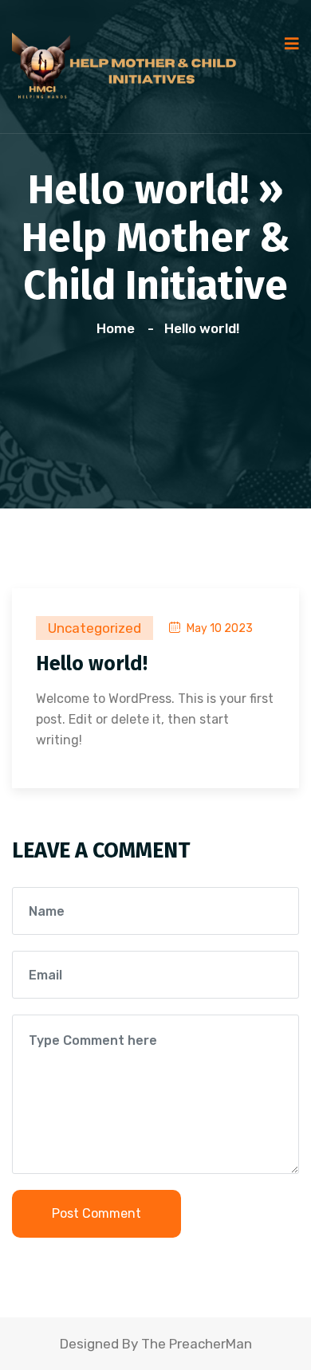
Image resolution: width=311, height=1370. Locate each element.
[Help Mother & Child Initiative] (131, 65)
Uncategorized (94, 628)
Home (118, 328)
